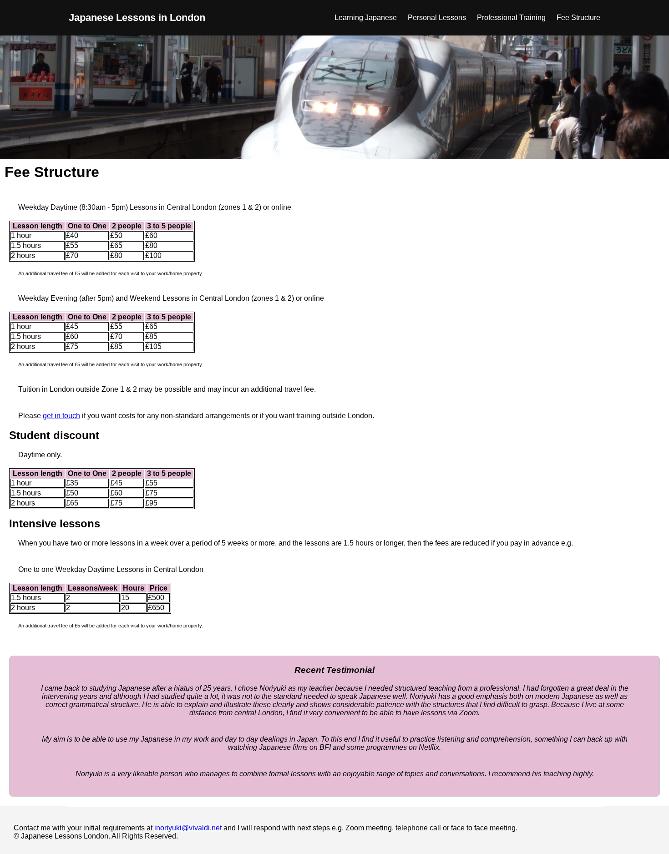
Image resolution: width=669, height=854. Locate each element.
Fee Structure (578, 17)
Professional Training (511, 17)
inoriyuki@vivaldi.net (188, 828)
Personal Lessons (437, 17)
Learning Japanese (365, 17)
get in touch (61, 415)
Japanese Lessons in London (137, 17)
